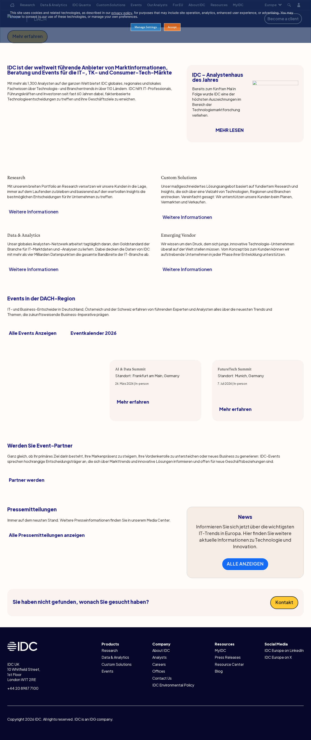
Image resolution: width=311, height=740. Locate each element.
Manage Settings (146, 27)
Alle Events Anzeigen (32, 333)
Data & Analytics (115, 657)
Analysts (159, 657)
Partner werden (26, 480)
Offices (158, 671)
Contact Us (162, 678)
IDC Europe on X (278, 657)
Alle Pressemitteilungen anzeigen (47, 535)
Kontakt (284, 602)
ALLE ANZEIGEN (245, 563)
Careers (159, 664)
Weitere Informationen (33, 211)
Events (107, 671)
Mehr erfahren (133, 402)
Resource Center (229, 664)
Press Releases (228, 657)
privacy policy (121, 13)
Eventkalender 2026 (94, 333)
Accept (172, 27)
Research (110, 650)
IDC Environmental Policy (173, 685)
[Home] (22, 645)
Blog (219, 671)
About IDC (161, 650)
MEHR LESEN (230, 130)
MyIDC (220, 650)
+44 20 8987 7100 (22, 688)
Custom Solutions (117, 664)
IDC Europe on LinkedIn (284, 650)
